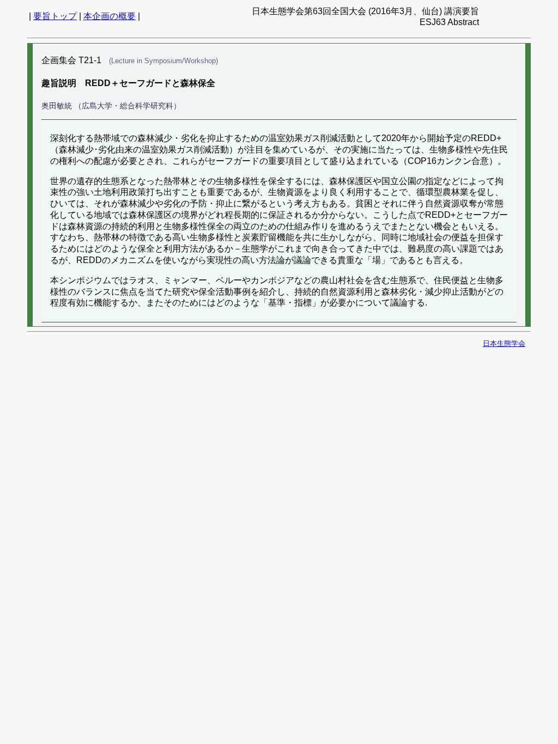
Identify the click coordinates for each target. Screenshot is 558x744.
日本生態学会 (504, 343)
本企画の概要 (109, 16)
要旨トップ (55, 16)
